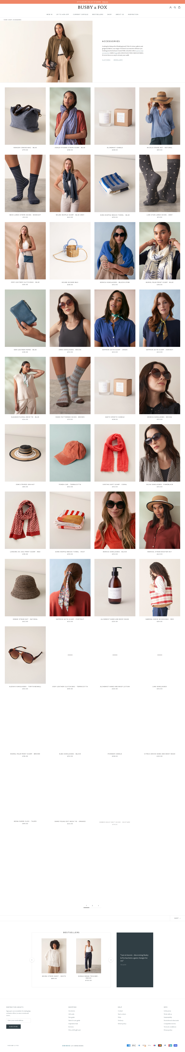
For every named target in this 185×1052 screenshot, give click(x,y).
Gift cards (71, 1014)
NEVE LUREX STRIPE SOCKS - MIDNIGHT (25, 215)
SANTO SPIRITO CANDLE (115, 417)
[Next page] (98, 905)
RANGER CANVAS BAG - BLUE (25, 147)
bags (115, 53)
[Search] (175, 7)
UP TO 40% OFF (62, 14)
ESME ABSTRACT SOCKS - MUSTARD (159, 888)
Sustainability (168, 1017)
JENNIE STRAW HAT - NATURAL (25, 619)
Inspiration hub (73, 1024)
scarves (138, 51)
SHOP (109, 14)
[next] (110, 960)
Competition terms (170, 1024)
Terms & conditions (170, 1027)
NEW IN (49, 14)
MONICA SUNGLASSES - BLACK (115, 551)
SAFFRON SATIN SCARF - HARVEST (159, 349)
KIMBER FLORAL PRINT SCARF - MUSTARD (25, 888)
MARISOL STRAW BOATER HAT (160, 551)
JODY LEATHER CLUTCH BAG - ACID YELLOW (115, 888)
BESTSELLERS (97, 14)
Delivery (120, 1020)
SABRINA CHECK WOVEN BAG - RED (160, 619)
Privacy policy (168, 1030)
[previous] (32, 960)
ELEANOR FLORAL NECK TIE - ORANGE (70, 888)
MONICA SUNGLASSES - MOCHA (159, 417)
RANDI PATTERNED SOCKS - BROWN (70, 417)
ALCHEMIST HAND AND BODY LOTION (115, 686)
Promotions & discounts (171, 1020)
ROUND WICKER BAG (70, 282)
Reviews (71, 1027)
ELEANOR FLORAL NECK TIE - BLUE (25, 417)
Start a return (122, 1014)
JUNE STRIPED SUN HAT (25, 484)
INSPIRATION (133, 14)
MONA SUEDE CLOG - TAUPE (25, 821)
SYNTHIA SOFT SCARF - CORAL (115, 484)
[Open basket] (179, 7)
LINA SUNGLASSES (160, 686)
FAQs (119, 1017)
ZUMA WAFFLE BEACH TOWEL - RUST (70, 551)
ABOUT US (120, 14)
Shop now (105, 2)
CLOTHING (106, 60)
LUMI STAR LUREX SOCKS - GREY (160, 215)
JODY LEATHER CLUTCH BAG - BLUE (25, 282)
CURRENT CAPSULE (80, 14)
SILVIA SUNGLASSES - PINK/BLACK (159, 484)
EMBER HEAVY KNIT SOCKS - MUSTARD (115, 821)
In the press (167, 1011)
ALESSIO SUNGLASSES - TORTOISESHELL (25, 686)
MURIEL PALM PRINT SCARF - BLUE (160, 282)
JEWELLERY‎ (118, 60)
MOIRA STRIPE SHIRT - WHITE (54, 976)
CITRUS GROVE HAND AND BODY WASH (159, 754)
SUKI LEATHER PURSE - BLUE (25, 349)
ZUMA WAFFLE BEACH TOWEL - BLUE (115, 215)
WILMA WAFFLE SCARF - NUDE (160, 821)
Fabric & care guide (74, 1020)
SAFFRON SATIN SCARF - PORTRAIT (70, 619)
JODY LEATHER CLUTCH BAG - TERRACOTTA (70, 686)
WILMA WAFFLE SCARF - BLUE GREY (70, 215)
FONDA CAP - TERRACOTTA (70, 484)
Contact (120, 1011)
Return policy (122, 1024)
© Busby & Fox (13, 1045)
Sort (176, 918)
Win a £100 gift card (74, 1030)
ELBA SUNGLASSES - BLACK (70, 754)
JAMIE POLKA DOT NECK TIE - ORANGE (70, 821)
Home (5, 19)
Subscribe (13, 1026)
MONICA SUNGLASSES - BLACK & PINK (115, 282)
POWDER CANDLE (115, 754)
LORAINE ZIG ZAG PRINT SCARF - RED (25, 551)
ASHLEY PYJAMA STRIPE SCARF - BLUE (70, 147)
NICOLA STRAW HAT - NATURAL (159, 147)
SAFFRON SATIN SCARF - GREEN (115, 349)
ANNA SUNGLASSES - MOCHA (70, 349)
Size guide (71, 1017)
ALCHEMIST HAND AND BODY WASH (115, 619)
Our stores (71, 1011)
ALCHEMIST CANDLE (115, 147)
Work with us (168, 1014)
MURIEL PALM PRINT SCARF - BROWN (25, 754)
